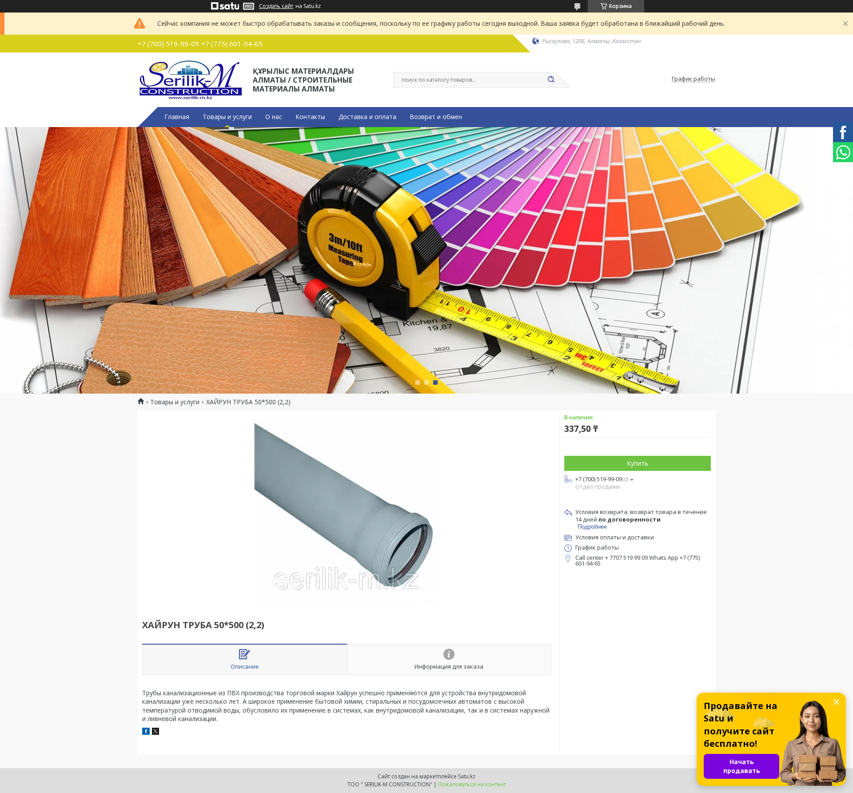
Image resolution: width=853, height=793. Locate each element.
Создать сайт (276, 6)
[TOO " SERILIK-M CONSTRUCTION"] (191, 79)
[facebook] (146, 732)
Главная (176, 117)
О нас (273, 117)
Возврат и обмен (436, 117)
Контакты (310, 117)
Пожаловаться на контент (472, 784)
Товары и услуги (227, 117)
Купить (637, 463)
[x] (155, 732)
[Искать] (551, 80)
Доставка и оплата (367, 117)
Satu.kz (466, 776)
